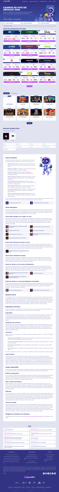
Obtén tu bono (47, 56)
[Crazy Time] (23, 102)
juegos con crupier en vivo (13, 177)
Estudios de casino (44, 1)
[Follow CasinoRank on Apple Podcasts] (55, 473)
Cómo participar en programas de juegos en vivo (11, 462)
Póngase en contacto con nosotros (48, 460)
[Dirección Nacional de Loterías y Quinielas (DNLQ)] (17, 483)
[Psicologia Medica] (34, 483)
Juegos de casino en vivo (34, 1)
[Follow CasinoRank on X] (48, 473)
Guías (50, 1)
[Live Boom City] (49, 102)
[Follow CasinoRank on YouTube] (50, 473)
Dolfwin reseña (11, 56)
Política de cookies (15, 490)
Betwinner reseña (29, 42)
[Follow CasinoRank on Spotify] (53, 473)
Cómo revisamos (50, 456)
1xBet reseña (12, 42)
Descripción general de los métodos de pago (31, 459)
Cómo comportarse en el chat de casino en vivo (11, 459)
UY (4, 473)
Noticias (54, 1)
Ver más (29, 86)
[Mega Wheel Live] (49, 115)
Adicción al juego (32, 460)
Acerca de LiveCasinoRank (49, 454)
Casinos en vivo (25, 1)
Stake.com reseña (47, 42)
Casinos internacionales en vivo (31, 462)
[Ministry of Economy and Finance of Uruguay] (24, 483)
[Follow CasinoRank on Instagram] (46, 473)
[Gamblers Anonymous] (39, 483)
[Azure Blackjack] (9, 102)
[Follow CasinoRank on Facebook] (44, 473)
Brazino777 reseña (29, 56)
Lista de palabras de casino (32, 454)
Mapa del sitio (44, 490)
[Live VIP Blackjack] (23, 115)
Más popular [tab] (7, 93)
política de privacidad (30, 490)
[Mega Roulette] (36, 115)
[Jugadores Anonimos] (30, 483)
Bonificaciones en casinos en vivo (32, 456)
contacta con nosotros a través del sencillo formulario (34, 416)
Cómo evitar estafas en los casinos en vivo (11, 458)
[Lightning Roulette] (9, 115)
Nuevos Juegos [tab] (14, 93)
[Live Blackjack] (36, 102)
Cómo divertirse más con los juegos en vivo (11, 456)
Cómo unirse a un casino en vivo (11, 454)
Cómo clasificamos (50, 458)
